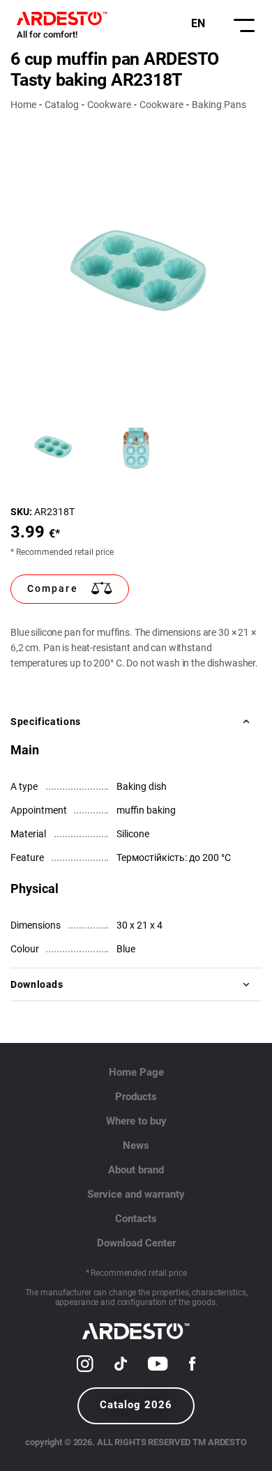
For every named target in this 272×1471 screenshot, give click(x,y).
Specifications (45, 721)
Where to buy (136, 1121)
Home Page (136, 1072)
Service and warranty (136, 1194)
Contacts (136, 1218)
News (136, 1145)
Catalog (62, 104)
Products (136, 1096)
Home (23, 104)
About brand (136, 1170)
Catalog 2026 (136, 1404)
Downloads (36, 984)
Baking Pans (219, 104)
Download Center (136, 1243)
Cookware (109, 104)
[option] (136, 273)
